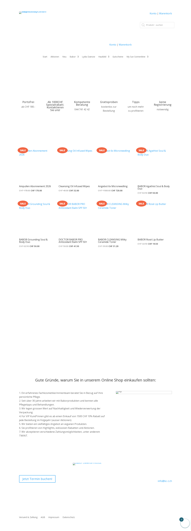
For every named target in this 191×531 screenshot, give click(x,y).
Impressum (53, 517)
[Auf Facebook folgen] (162, 489)
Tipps (136, 102)
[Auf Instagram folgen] (169, 489)
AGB (43, 517)
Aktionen (55, 57)
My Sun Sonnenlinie (136, 57)
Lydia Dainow (88, 57)
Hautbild (102, 57)
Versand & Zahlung (28, 517)
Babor (73, 57)
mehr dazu (111, 336)
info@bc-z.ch (165, 481)
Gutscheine (118, 57)
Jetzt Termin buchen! (37, 479)
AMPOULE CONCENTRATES (126, 303)
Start (45, 57)
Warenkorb (125, 44)
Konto (112, 44)
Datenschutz (69, 517)
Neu (64, 57)
